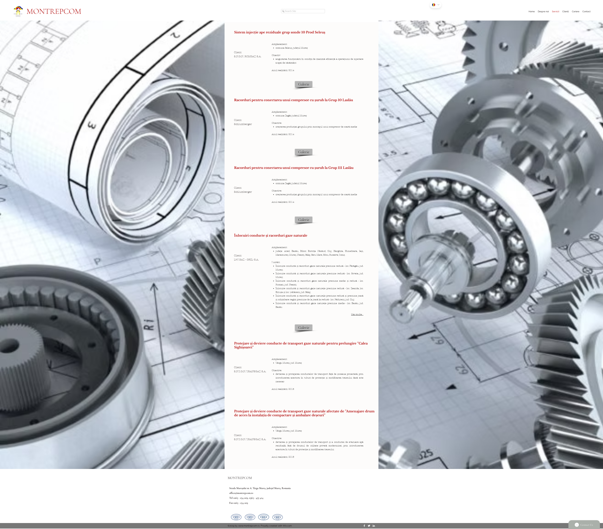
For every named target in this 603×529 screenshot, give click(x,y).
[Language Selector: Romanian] (435, 4)
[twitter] (369, 525)
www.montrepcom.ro (249, 525)
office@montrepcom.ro (241, 493)
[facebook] (364, 525)
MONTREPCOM (54, 11)
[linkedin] (373, 525)
